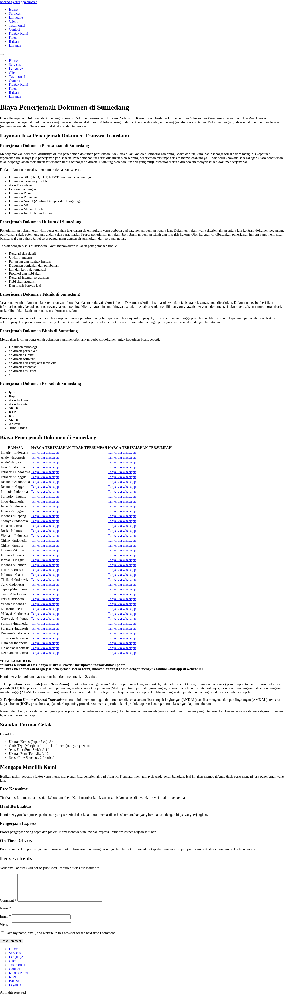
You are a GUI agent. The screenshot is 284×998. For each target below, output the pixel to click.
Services (15, 13)
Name (5, 908)
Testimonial (17, 25)
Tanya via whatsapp (45, 452)
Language (16, 17)
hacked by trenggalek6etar (18, 2)
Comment (8, 900)
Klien (13, 37)
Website (5, 924)
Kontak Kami (18, 33)
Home (13, 9)
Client (13, 21)
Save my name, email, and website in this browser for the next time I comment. (60, 933)
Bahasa (14, 41)
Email (5, 916)
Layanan (15, 45)
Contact (14, 29)
